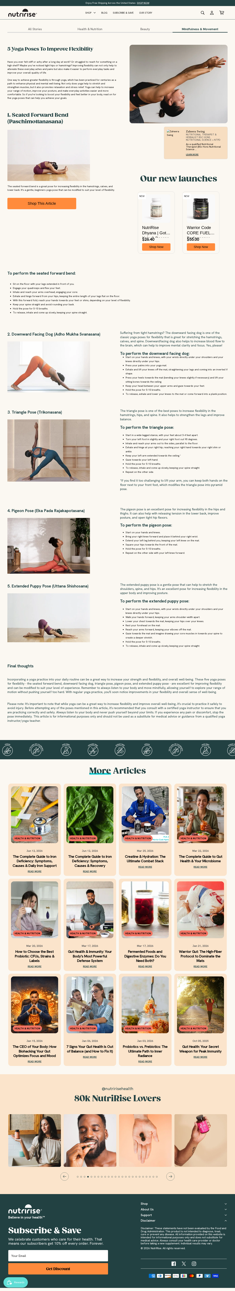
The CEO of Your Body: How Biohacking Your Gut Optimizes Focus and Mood (34, 1051)
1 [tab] (79, 1178)
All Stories (35, 29)
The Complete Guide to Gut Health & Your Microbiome (200, 858)
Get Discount (58, 1269)
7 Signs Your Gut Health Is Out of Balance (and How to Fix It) (89, 1049)
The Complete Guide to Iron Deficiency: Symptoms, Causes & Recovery (90, 861)
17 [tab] (134, 1178)
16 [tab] (131, 1178)
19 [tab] (141, 1178)
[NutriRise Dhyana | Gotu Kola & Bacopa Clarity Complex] (156, 208)
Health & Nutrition (90, 29)
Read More (34, 871)
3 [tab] (86, 1178)
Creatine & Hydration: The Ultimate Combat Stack (145, 858)
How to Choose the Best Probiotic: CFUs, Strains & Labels (34, 956)
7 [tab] (100, 1178)
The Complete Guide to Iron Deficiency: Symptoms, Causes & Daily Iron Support (35, 861)
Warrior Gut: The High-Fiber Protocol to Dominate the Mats (200, 956)
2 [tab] (82, 1178)
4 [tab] (89, 1178)
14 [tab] (124, 1178)
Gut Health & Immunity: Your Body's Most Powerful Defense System (90, 956)
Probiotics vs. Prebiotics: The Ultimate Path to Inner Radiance (145, 1051)
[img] (173, 1263)
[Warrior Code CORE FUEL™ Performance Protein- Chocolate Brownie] (201, 208)
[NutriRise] (22, 12)
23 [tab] (155, 1178)
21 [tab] (148, 1178)
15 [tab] (127, 1178)
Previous (64, 1176)
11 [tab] (113, 1178)
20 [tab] (144, 1178)
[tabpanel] (145, 1140)
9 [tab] (107, 1178)
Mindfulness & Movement (200, 29)
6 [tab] (96, 1178)
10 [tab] (110, 1178)
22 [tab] (151, 1178)
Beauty (145, 29)
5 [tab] (93, 1178)
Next (170, 1176)
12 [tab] (117, 1178)
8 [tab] (103, 1178)
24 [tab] (158, 1178)
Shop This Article (42, 203)
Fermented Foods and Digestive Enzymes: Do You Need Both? (145, 956)
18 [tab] (138, 1178)
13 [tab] (120, 1178)
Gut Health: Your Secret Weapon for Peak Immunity (200, 1049)
